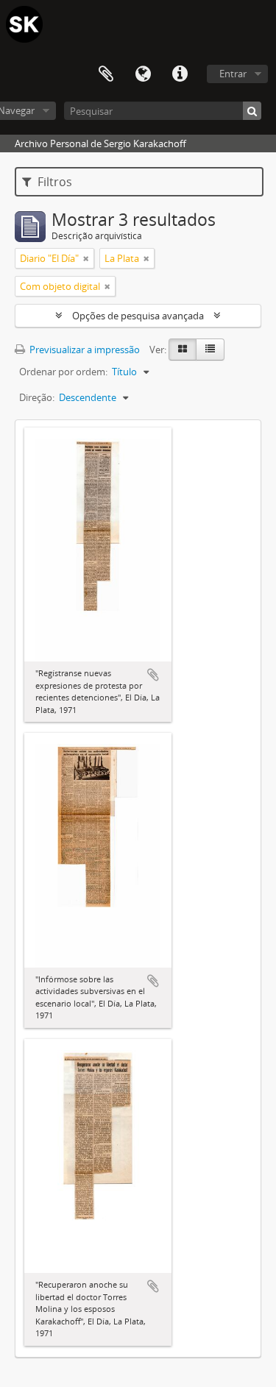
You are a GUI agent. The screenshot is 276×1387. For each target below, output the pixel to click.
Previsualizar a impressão (83, 349)
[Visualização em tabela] (210, 349)
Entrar (233, 73)
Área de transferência (106, 74)
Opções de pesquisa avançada (138, 315)
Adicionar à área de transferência (153, 674)
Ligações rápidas (179, 74)
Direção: (36, 397)
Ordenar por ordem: (63, 371)
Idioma (142, 74)
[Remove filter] (86, 258)
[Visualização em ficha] (183, 349)
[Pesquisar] (252, 111)
